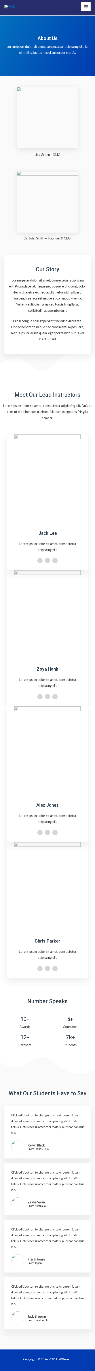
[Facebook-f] (40, 560)
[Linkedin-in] (55, 560)
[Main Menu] (86, 6)
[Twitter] (47, 560)
